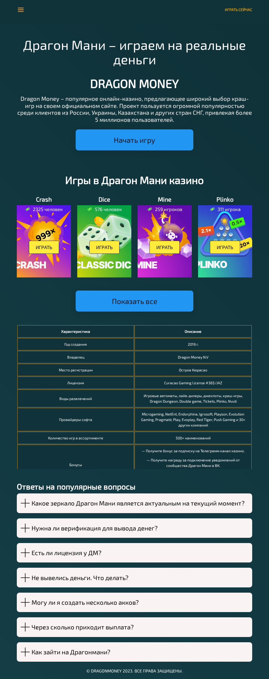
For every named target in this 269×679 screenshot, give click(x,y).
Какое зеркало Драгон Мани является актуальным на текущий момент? (138, 503)
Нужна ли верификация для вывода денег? (95, 528)
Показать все (134, 301)
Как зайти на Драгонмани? (71, 652)
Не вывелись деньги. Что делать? (80, 577)
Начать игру (134, 139)
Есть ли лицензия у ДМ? (66, 552)
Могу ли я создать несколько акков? (85, 602)
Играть (44, 247)
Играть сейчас (238, 9)
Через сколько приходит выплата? (83, 627)
